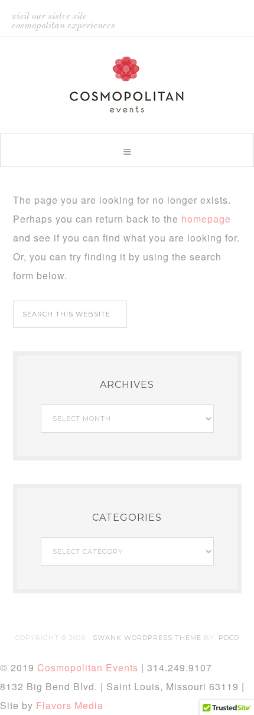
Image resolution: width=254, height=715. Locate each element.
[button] (127, 150)
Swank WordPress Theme (147, 638)
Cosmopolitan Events (127, 84)
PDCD (229, 638)
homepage (206, 219)
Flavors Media (69, 705)
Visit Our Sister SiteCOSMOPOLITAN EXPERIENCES (63, 21)
